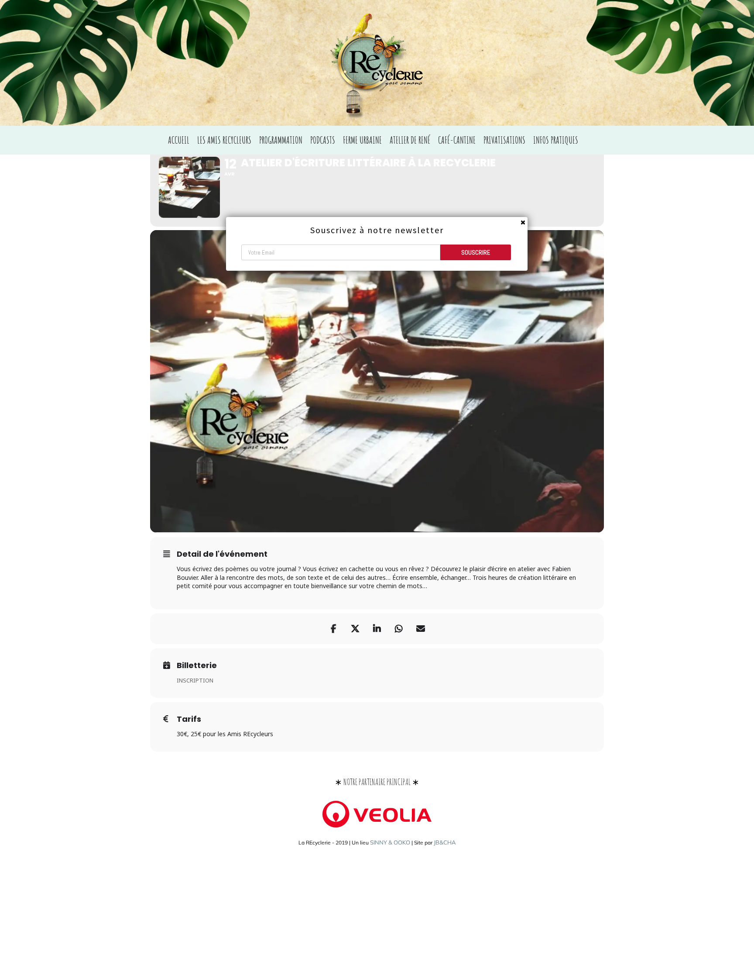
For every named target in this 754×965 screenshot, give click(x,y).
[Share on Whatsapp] (399, 629)
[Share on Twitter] (355, 629)
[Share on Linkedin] (377, 629)
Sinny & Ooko (390, 842)
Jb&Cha (445, 842)
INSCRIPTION (195, 680)
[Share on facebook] (333, 629)
